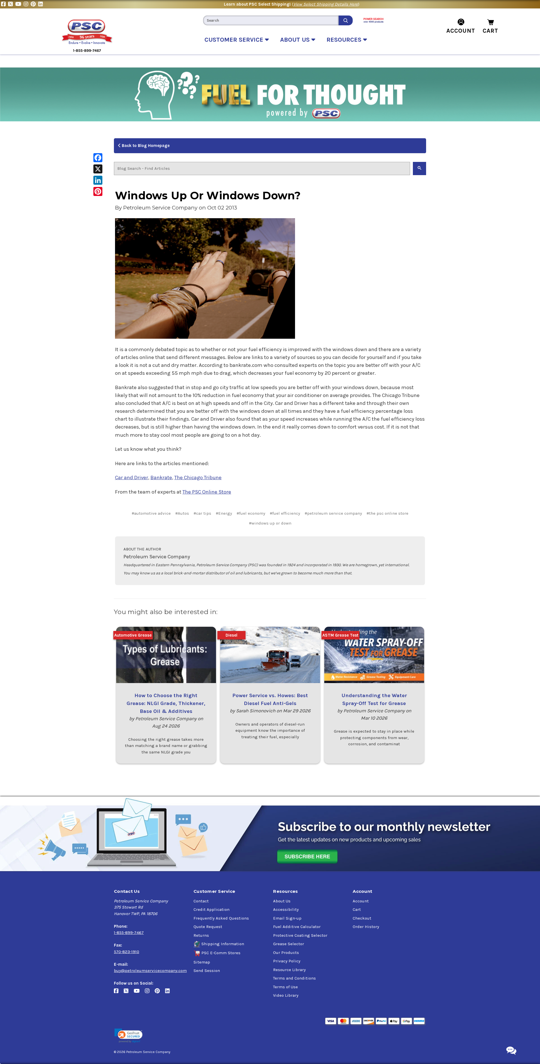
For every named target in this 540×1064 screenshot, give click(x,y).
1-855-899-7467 (129, 932)
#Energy (224, 513)
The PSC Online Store (207, 492)
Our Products (286, 952)
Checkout (362, 918)
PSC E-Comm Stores (220, 952)
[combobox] (271, 20)
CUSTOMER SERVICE (234, 39)
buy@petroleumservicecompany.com (150, 970)
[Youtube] (19, 4)
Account (361, 901)
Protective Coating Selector (300, 935)
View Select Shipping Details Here (325, 4)
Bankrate (161, 477)
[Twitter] (11, 4)
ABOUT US (295, 39)
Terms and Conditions (294, 978)
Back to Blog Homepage (145, 145)
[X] (98, 169)
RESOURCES (345, 39)
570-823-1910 (126, 951)
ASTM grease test (340, 635)
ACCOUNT (460, 30)
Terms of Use (285, 986)
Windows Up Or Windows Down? (208, 195)
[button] (128, 1035)
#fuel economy (251, 513)
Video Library (285, 995)
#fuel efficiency (285, 513)
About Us (282, 901)
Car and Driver (131, 477)
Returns (201, 935)
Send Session (207, 970)
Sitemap (202, 962)
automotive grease (133, 635)
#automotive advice (151, 513)
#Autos (182, 513)
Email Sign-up (287, 918)
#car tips (202, 513)
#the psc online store (387, 513)
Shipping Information (222, 943)
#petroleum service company (333, 513)
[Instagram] (27, 4)
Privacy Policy (286, 960)
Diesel (231, 635)
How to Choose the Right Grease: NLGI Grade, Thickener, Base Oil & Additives (166, 703)
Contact (201, 901)
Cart (357, 909)
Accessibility (286, 909)
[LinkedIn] (41, 4)
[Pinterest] (34, 4)
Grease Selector (288, 943)
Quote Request (208, 926)
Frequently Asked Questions (221, 918)
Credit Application (212, 909)
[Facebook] (4, 4)
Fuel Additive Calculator (297, 926)
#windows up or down (270, 523)
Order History (366, 926)
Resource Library (289, 969)
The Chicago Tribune (198, 477)
